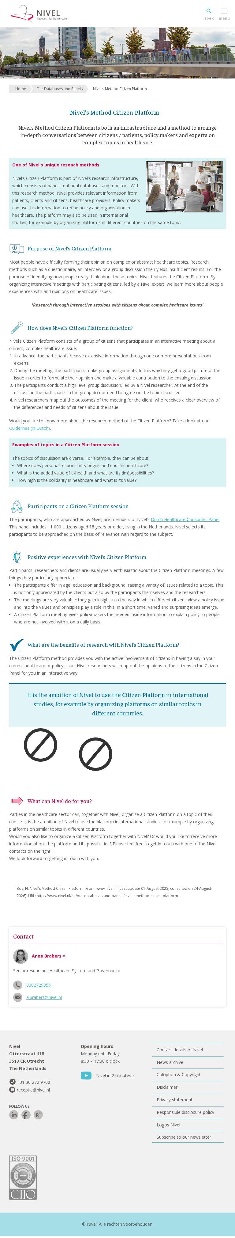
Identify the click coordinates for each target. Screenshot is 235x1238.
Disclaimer (167, 1087)
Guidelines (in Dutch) (29, 428)
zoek (209, 18)
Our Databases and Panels (59, 88)
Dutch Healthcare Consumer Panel (185, 519)
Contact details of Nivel (180, 1050)
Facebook (26, 1114)
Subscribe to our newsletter (184, 1137)
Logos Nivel (168, 1125)
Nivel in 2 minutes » (115, 1075)
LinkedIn (13, 1114)
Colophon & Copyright (179, 1074)
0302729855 (38, 985)
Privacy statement (174, 1100)
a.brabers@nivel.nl (44, 997)
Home (20, 88)
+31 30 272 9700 (33, 1082)
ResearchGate (38, 1114)
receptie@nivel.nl (33, 1090)
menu (224, 18)
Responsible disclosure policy (185, 1112)
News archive (170, 1062)
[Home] (47, 14)
